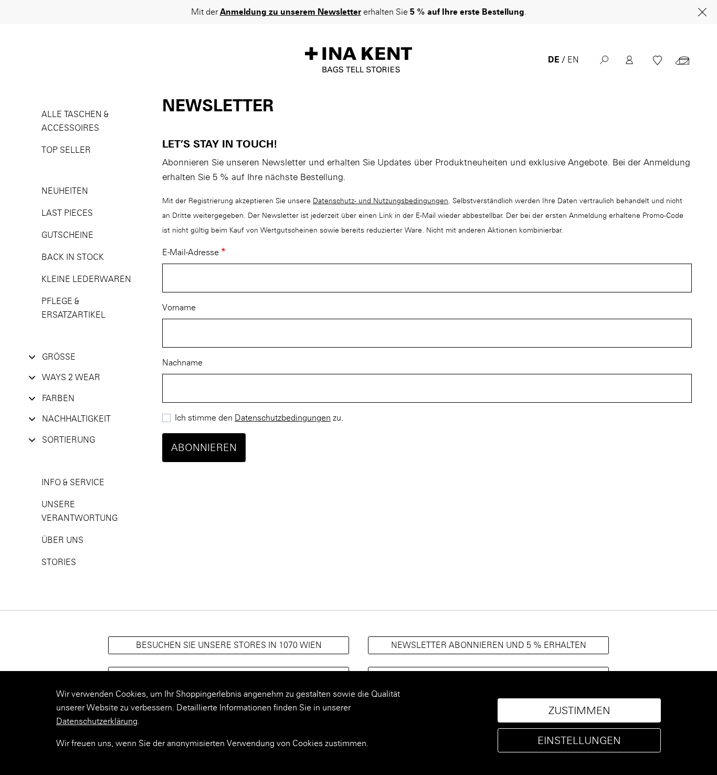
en (573, 60)
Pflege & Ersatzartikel (73, 308)
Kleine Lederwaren (86, 279)
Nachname (182, 363)
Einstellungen (579, 740)
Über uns (62, 540)
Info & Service (72, 482)
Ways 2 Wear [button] (71, 377)
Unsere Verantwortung (79, 511)
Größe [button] (59, 357)
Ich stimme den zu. (259, 418)
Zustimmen (579, 710)
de (554, 60)
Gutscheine (67, 235)
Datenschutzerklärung (97, 721)
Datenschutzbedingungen (283, 418)
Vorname (179, 307)
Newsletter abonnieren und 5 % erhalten (488, 645)
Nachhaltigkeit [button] (76, 419)
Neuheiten (64, 191)
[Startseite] (358, 60)
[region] (358, 723)
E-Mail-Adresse (190, 252)
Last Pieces (67, 213)
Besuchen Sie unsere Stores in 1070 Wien (229, 645)
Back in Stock (72, 257)
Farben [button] (58, 398)
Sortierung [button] (68, 440)
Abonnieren (204, 448)
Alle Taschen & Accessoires (75, 121)
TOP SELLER (66, 150)
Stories (58, 562)
